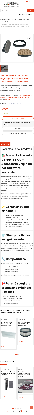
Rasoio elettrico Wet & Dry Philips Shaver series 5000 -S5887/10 (8, 373)
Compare (17, 128)
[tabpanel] (8, 334)
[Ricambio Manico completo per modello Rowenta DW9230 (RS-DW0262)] (25, 386)
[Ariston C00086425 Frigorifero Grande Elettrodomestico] (8, 335)
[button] (29, 2)
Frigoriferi (4, 319)
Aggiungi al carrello (17, 118)
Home (2, 19)
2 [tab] (18, 354)
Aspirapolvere (21, 319)
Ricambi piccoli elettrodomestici (21, 19)
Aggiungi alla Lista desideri (17, 133)
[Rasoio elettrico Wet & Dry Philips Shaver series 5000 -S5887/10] (8, 384)
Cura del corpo (5, 369)
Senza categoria (24, 97)
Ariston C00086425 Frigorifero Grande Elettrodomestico (6, 324)
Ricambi (7, 19)
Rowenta (7, 100)
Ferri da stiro (5, 22)
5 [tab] (20, 408)
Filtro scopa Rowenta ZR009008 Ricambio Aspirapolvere (24, 324)
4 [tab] (18, 408)
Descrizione (5, 144)
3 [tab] (17, 408)
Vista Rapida (8, 339)
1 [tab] (16, 354)
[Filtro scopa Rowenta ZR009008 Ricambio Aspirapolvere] (25, 332)
